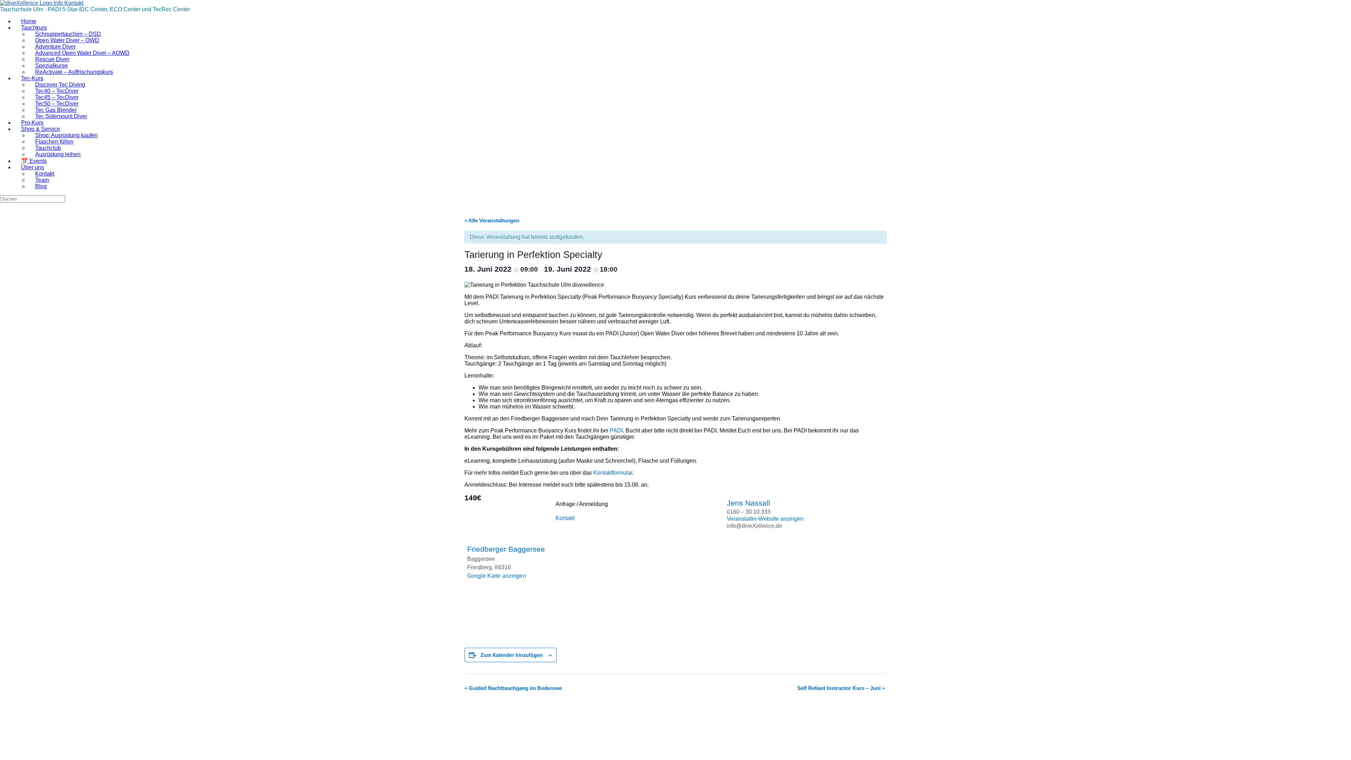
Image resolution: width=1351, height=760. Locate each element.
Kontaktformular (612, 473)
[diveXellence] (41, 3)
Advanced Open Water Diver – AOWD (82, 53)
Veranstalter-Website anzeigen (765, 519)
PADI (616, 430)
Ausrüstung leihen (58, 154)
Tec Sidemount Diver (61, 116)
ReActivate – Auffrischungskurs (74, 72)
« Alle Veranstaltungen (491, 220)
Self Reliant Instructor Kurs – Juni (841, 688)
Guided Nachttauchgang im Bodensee (513, 688)
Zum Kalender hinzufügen (512, 654)
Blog (41, 186)
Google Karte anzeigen (496, 576)
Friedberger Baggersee (506, 549)
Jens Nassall (748, 503)
